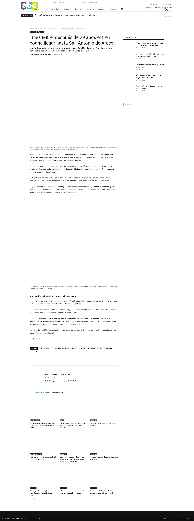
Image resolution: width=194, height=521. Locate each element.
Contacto (158, 519)
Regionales (41, 32)
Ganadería (63, 488)
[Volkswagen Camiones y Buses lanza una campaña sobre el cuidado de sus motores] (43, 477)
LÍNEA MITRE (44, 348)
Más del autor (57, 393)
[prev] (165, 15)
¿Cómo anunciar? (169, 519)
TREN (83, 348)
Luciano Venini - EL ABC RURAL (42, 54)
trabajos (75, 348)
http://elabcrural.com (51, 378)
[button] (153, 4)
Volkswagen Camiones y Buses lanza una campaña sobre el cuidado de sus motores (43, 493)
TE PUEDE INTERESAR (40, 393)
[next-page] (34, 499)
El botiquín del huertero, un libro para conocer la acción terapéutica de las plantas (65, 15)
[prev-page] (31, 499)
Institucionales (34, 420)
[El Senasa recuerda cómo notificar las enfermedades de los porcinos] (73, 477)
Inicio (31, 29)
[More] (111, 361)
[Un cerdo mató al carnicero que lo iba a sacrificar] (104, 409)
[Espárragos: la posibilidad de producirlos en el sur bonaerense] (43, 443)
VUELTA (34, 351)
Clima (61, 420)
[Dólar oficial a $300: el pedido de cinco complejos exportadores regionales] (104, 477)
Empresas (63, 454)
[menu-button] (122, 9)
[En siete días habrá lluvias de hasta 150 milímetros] (128, 90)
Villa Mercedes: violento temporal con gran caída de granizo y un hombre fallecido (72, 425)
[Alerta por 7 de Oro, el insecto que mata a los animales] (104, 443)
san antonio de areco (60, 348)
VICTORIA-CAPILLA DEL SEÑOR (100, 348)
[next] (169, 15)
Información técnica (36, 454)
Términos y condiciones (184, 519)
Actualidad (38, 29)
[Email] (106, 361)
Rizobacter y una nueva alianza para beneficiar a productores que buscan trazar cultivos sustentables (72, 459)
